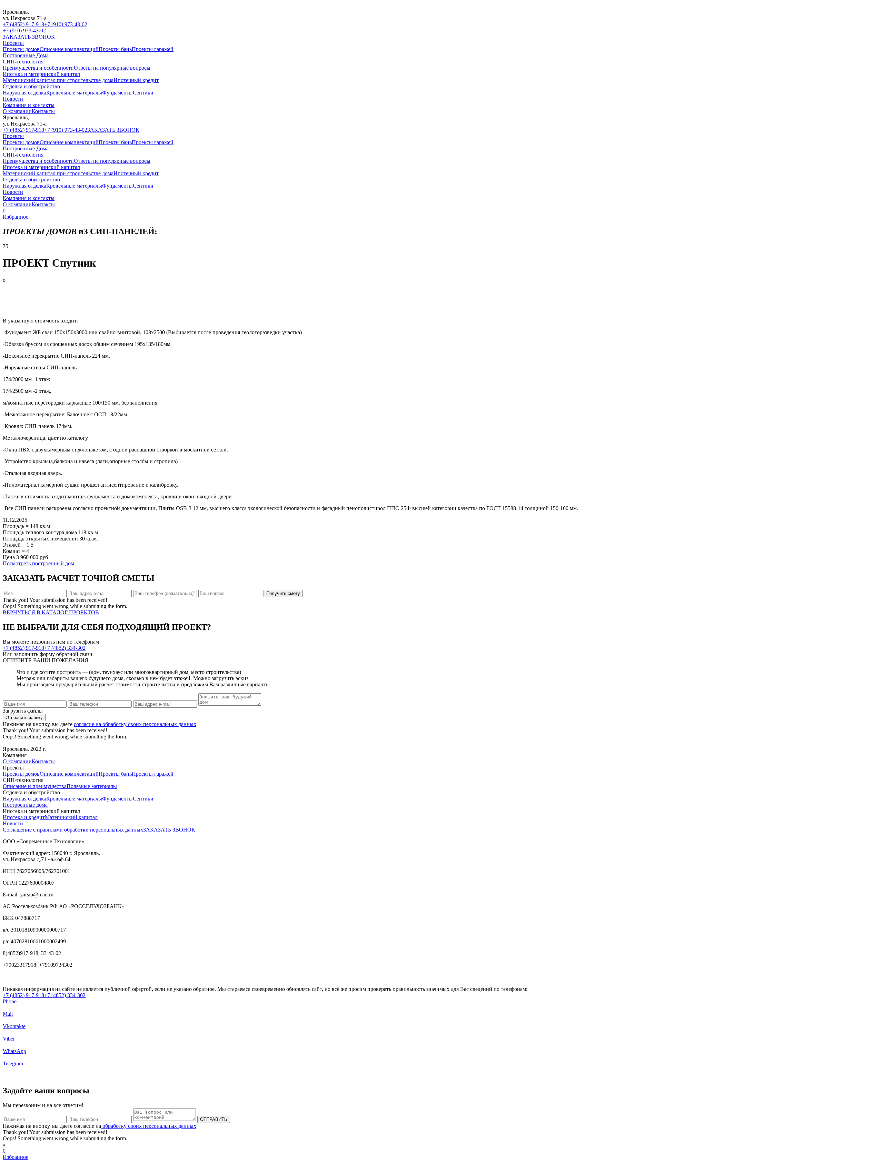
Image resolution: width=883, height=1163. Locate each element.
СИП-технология (23, 61)
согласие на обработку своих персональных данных (135, 724)
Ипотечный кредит (136, 80)
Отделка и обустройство (31, 86)
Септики (143, 93)
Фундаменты (117, 93)
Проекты (13, 43)
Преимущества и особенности (38, 68)
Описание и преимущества (35, 786)
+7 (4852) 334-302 (65, 648)
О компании (17, 111)
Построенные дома (25, 805)
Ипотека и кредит (24, 817)
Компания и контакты (28, 105)
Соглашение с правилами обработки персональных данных (73, 830)
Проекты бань (115, 49)
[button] (872, 309)
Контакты (43, 111)
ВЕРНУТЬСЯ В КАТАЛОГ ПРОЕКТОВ (51, 612)
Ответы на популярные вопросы (112, 68)
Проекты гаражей (152, 49)
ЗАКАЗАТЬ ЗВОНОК (29, 37)
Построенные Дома (26, 55)
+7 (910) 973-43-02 (65, 24)
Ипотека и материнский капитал (41, 74)
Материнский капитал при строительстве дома (58, 80)
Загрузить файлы (23, 711)
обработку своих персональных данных (148, 1126)
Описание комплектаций (69, 49)
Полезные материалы (92, 786)
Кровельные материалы (74, 93)
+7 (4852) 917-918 (23, 24)
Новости (13, 99)
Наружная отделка (24, 93)
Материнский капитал (71, 817)
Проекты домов (21, 49)
